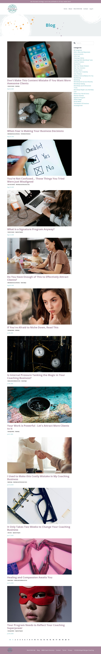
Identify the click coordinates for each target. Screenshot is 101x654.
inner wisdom (78, 74)
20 (65, 639)
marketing (17, 86)
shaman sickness (79, 95)
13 (44, 639)
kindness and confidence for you (14, 380)
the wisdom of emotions (25, 133)
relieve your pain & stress (81, 93)
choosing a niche (11, 330)
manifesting (10, 482)
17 (56, 639)
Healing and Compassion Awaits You (29, 577)
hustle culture (10, 580)
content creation (11, 86)
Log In (91, 9)
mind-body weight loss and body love (84, 90)
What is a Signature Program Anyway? (31, 229)
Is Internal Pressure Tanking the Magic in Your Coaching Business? (36, 376)
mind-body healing (79, 84)
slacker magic (23, 282)
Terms (64, 650)
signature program (19, 232)
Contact (85, 9)
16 (53, 639)
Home (65, 9)
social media (77, 101)
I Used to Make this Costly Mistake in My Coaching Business (38, 478)
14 (47, 639)
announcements (78, 54)
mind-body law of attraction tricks (22, 184)
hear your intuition (11, 184)
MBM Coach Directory (47, 650)
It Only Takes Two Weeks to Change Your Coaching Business (38, 528)
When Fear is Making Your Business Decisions (35, 130)
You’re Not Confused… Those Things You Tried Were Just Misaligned (35, 180)
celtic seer (10, 532)
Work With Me (78, 9)
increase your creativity (81, 72)
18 (59, 639)
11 (38, 639)
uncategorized (78, 105)
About (70, 9)
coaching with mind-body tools (83, 60)
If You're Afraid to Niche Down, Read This (32, 327)
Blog (38, 650)
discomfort (77, 64)
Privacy (70, 650)
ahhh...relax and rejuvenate (82, 52)
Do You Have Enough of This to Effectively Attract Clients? (37, 278)
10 (34, 639)
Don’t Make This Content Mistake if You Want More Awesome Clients (39, 82)
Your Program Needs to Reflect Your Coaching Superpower (36, 627)
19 (62, 639)
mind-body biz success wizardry (14, 133)
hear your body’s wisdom (81, 66)
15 (50, 639)
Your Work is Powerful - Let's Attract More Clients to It (38, 427)
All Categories (78, 50)
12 (41, 639)
